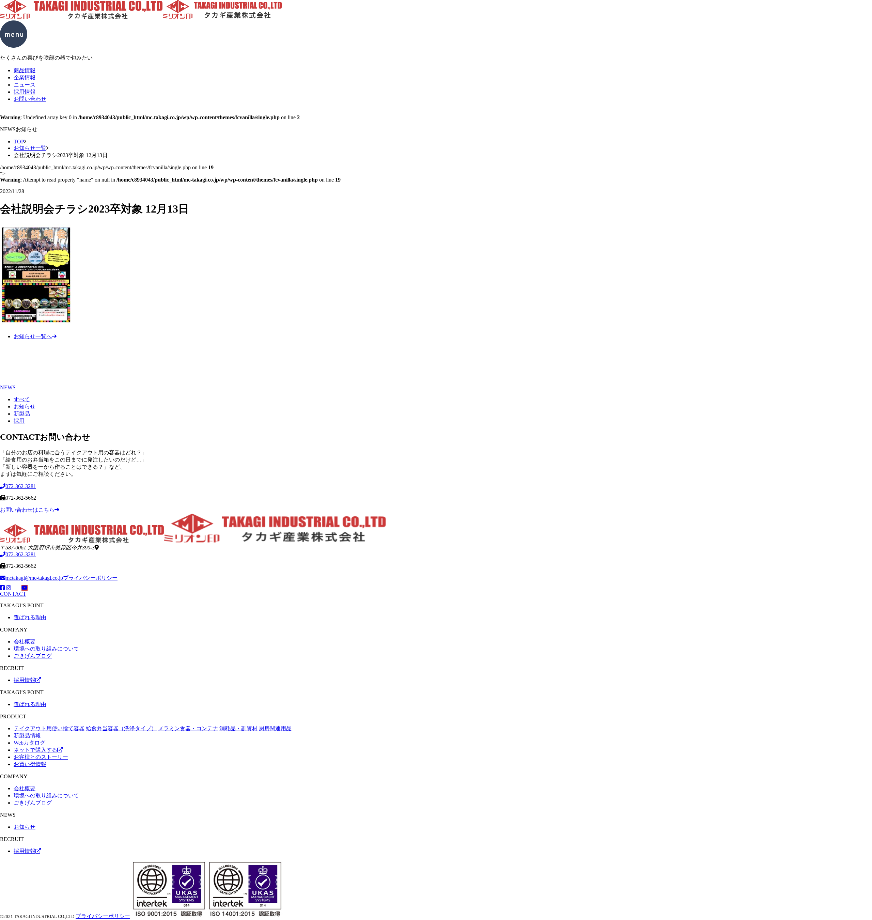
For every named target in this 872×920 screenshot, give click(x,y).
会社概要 (24, 641)
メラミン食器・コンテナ (188, 728)
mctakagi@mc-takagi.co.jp (34, 578)
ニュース (24, 85)
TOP (19, 141)
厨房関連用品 (275, 728)
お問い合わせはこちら (27, 510)
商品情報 (24, 70)
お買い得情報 (30, 764)
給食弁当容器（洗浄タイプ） (121, 728)
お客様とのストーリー (41, 757)
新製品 (22, 414)
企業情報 (24, 77)
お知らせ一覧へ (33, 336)
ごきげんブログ (33, 656)
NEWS (8, 387)
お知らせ (24, 406)
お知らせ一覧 (30, 148)
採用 (19, 421)
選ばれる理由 (30, 617)
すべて (22, 399)
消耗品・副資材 (238, 728)
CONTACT (13, 594)
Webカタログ (29, 743)
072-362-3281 (20, 554)
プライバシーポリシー (90, 578)
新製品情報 (27, 735)
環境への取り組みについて (46, 649)
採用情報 (24, 92)
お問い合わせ (30, 99)
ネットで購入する (35, 750)
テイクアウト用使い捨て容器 (49, 728)
